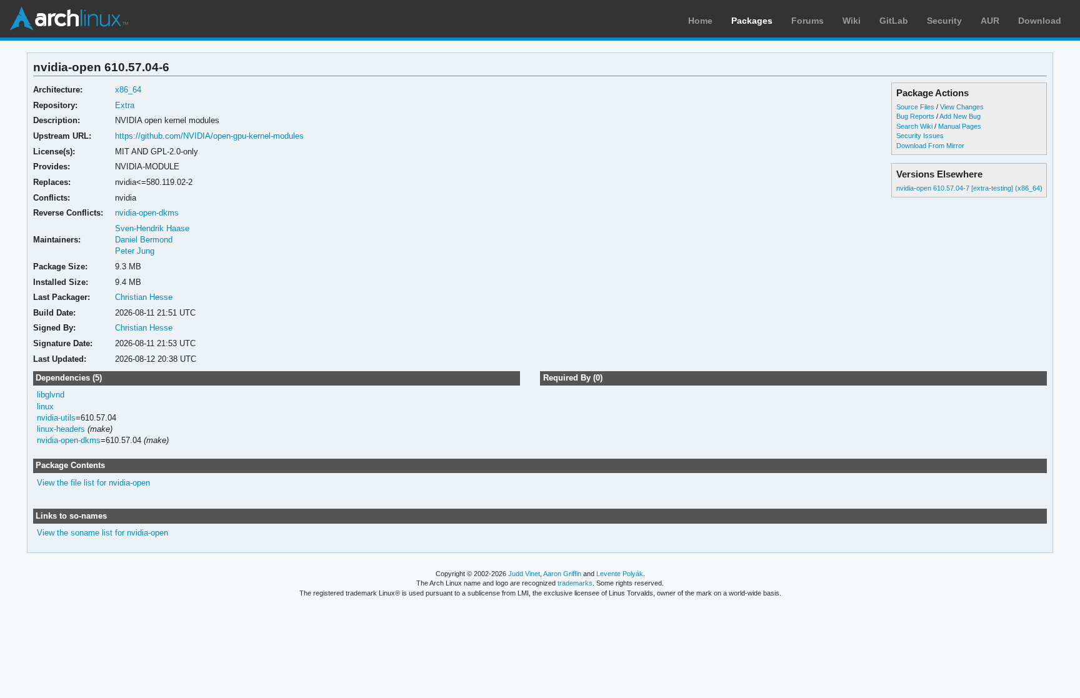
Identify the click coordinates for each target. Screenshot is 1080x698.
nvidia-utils (56, 417)
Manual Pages (959, 126)
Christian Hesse (143, 297)
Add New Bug (960, 116)
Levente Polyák (619, 573)
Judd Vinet (524, 573)
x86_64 (128, 89)
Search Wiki (914, 126)
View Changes (962, 107)
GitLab (893, 21)
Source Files (915, 107)
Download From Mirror (930, 145)
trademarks (575, 583)
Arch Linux (68, 18)
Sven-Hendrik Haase (152, 228)
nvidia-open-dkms (147, 212)
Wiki (851, 21)
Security (944, 21)
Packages (751, 21)
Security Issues (920, 135)
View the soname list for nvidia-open (102, 532)
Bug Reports (915, 116)
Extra (124, 105)
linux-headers (61, 429)
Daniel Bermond (143, 239)
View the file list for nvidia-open (93, 482)
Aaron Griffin (562, 573)
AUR (990, 21)
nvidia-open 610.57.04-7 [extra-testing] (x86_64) (969, 188)
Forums (807, 21)
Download (1039, 21)
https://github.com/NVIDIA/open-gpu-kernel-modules (209, 136)
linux (45, 406)
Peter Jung (134, 251)
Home (700, 21)
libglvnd (50, 394)
